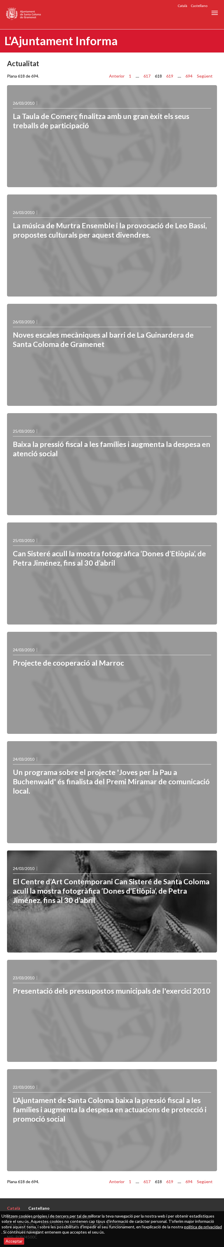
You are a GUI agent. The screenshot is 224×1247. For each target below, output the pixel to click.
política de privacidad (203, 1226)
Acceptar (14, 1241)
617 (147, 75)
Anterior (117, 75)
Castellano (199, 5)
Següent (205, 75)
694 (189, 75)
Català (182, 5)
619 (169, 75)
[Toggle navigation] (215, 12)
